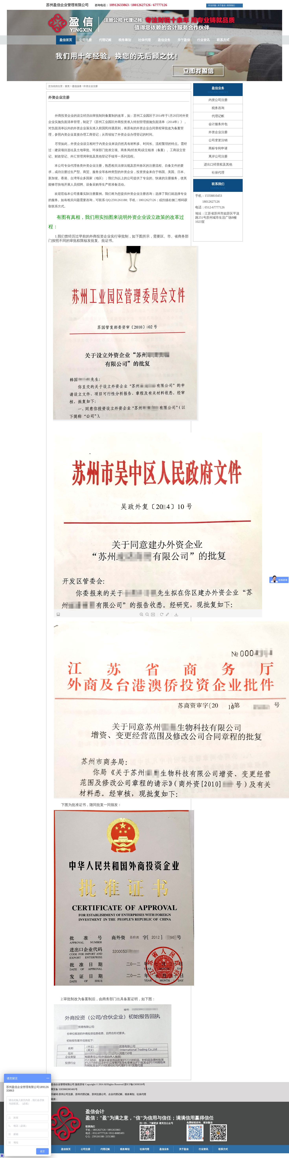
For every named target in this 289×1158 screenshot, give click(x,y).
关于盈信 (221, 5)
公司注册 (85, 40)
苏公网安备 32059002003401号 (61, 1089)
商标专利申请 (218, 148)
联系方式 (223, 40)
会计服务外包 (218, 124)
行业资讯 (203, 40)
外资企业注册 (218, 132)
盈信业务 (164, 40)
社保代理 (144, 40)
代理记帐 (218, 116)
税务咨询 (218, 108)
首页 (67, 86)
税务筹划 (125, 40)
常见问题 (212, 5)
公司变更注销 (218, 140)
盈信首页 (66, 40)
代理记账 (105, 40)
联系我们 (231, 5)
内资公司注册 (218, 100)
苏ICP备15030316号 (134, 1084)
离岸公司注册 (218, 156)
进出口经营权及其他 (218, 164)
